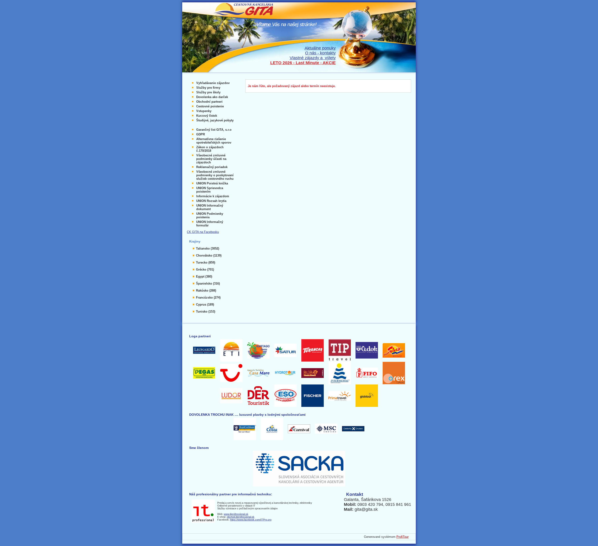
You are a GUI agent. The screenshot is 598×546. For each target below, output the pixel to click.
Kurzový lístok (206, 115)
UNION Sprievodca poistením (209, 189)
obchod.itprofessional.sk (240, 516)
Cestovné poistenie (210, 106)
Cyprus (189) (205, 304)
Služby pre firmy (208, 87)
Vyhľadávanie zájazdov (213, 83)
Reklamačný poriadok (212, 167)
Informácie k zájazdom (212, 196)
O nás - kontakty (320, 53)
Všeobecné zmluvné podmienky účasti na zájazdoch (211, 159)
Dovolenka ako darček (212, 97)
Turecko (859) (205, 262)
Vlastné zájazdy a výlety (313, 58)
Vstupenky (203, 111)
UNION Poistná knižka (212, 183)
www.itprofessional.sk (236, 514)
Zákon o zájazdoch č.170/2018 (210, 148)
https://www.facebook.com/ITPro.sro (250, 519)
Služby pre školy (208, 92)
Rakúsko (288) (206, 290)
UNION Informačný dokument (209, 207)
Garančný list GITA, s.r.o (213, 129)
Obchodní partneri (209, 101)
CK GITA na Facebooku (203, 232)
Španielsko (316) (208, 283)
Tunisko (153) (205, 311)
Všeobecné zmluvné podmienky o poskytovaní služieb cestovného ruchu (215, 175)
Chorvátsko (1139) (208, 255)
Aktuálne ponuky (320, 48)
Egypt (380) (204, 276)
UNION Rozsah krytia (211, 201)
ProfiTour (402, 537)
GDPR (200, 134)
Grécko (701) (205, 269)
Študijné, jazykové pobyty (215, 120)
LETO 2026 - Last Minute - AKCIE (303, 62)
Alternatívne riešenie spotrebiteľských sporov (213, 140)
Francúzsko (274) (208, 297)
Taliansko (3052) (207, 248)
